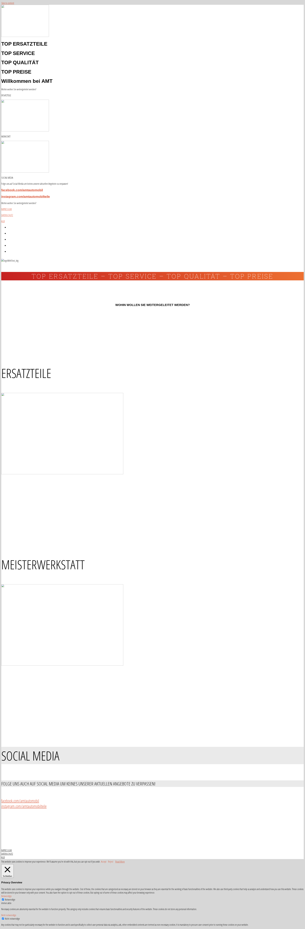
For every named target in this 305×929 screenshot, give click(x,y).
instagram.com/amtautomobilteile (25, 196)
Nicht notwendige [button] (8, 915)
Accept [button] (103, 861)
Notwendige (10, 899)
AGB (3, 221)
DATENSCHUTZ (7, 215)
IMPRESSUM (6, 209)
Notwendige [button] (6, 896)
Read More (120, 861)
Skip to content (7, 3)
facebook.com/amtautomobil (22, 190)
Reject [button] (110, 861)
